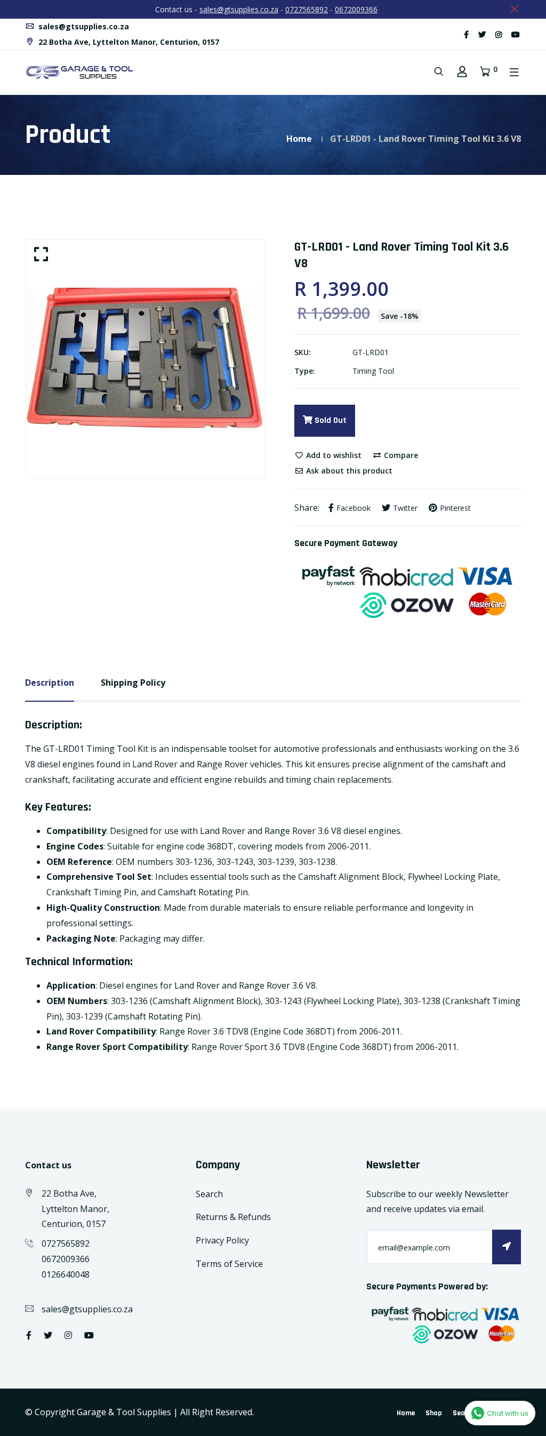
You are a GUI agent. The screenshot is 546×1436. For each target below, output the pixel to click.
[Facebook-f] (466, 34)
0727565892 (306, 9)
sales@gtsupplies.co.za (238, 9)
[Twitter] (482, 34)
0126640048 (66, 1274)
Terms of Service (229, 1264)
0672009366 (356, 9)
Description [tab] (49, 682)
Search (209, 1194)
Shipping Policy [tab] (133, 682)
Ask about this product (348, 471)
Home (299, 139)
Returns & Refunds (233, 1217)
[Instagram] (498, 34)
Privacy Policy (222, 1240)
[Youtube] (515, 34)
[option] (145, 359)
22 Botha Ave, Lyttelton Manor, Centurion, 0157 (127, 42)
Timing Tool (373, 371)
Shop (433, 1413)
